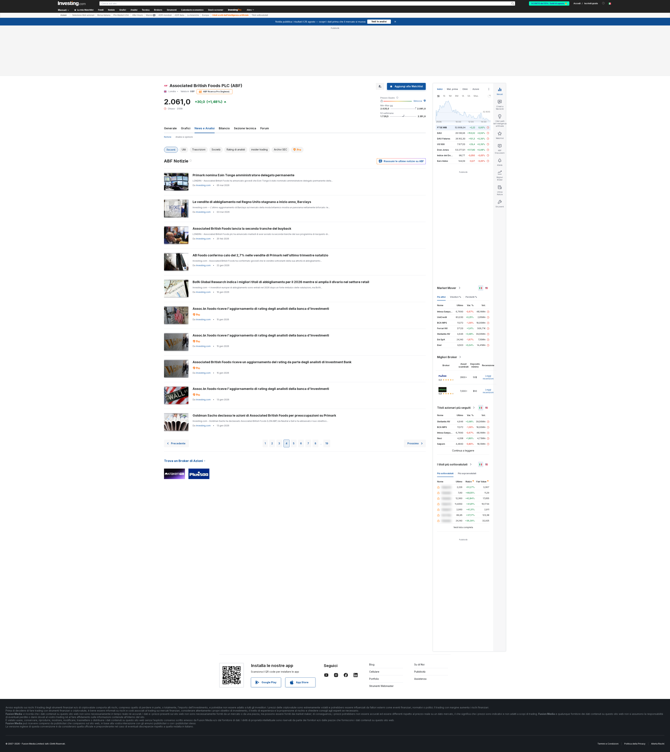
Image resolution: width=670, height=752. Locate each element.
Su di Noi (419, 664)
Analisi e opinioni (184, 137)
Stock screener (215, 10)
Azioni (63, 15)
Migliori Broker (447, 357)
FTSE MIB (442, 127)
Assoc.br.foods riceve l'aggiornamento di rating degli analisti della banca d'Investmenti (261, 308)
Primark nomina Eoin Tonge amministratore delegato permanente (243, 175)
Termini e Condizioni (608, 743)
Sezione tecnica (245, 128)
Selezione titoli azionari (83, 15)
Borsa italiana (103, 15)
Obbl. (465, 89)
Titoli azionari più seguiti (454, 407)
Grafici (185, 128)
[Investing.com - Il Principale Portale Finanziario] (71, 3)
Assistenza (420, 678)
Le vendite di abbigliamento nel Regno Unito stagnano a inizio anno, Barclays (252, 202)
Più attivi (441, 297)
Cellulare (374, 671)
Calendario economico (192, 10)
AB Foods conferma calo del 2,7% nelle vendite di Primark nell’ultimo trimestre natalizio (260, 255)
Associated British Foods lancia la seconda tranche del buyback (242, 228)
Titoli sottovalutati (260, 15)
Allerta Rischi (657, 743)
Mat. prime (452, 89)
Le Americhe (193, 15)
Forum (264, 128)
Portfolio (374, 678)
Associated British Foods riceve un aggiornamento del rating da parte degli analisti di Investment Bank (272, 362)
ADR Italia (179, 15)
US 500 (441, 144)
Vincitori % (455, 297)
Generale (170, 128)
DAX (439, 133)
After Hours (137, 15)
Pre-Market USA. (121, 15)
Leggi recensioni (488, 377)
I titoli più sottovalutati (452, 464)
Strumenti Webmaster (381, 685)
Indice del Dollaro (446, 155)
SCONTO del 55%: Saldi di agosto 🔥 (549, 3)
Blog (371, 664)
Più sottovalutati (445, 473)
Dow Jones (443, 150)
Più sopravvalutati (467, 473)
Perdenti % (471, 297)
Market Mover (446, 288)
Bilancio (224, 128)
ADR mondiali (165, 15)
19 (326, 443)
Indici (439, 89)
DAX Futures (443, 138)
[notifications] (603, 3)
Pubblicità (419, 671)
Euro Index (442, 161)
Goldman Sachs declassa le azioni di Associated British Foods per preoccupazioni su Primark (264, 415)
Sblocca (418, 101)
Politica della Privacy (634, 743)
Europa (205, 15)
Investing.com (203, 185)
